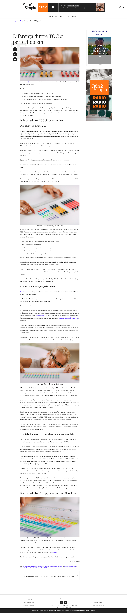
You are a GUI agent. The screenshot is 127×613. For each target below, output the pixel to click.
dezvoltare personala (40, 566)
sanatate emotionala (70, 566)
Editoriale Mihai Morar (29, 602)
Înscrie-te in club (29, 608)
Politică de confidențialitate (98, 605)
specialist (54, 552)
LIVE (63, 5)
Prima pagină (15, 21)
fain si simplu (51, 566)
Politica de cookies (98, 602)
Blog (21, 21)
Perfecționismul (24, 292)
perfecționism (29, 82)
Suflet (74, 16)
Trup (67, 16)
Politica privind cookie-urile (82, 610)
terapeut (22, 567)
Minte (62, 16)
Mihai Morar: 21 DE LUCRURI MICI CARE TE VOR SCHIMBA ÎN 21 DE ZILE (99, 50)
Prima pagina (29, 599)
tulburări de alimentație (71, 318)
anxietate (61, 318)
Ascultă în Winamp (74, 5)
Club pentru (53, 16)
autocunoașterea (28, 566)
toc (27, 567)
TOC (21, 82)
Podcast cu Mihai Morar (28, 605)
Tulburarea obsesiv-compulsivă (37, 567)
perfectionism (59, 566)
